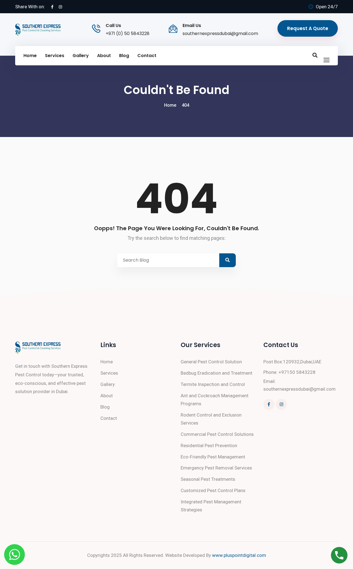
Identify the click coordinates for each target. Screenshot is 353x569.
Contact (146, 55)
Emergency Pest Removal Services (216, 468)
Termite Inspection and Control (213, 384)
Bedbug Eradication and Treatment (216, 373)
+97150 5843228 (297, 372)
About (104, 55)
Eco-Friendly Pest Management (213, 457)
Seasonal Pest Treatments (208, 479)
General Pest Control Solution (211, 361)
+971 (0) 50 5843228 (127, 33)
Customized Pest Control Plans (213, 490)
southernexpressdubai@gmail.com (220, 33)
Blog (124, 55)
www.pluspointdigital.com (239, 555)
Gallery (81, 55)
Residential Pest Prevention (209, 445)
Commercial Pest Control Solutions (217, 434)
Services (54, 55)
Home (30, 55)
